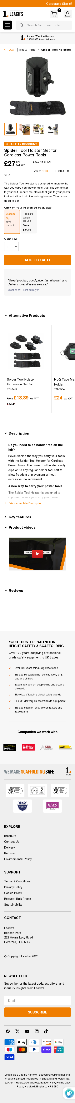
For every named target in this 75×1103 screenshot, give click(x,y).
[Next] (66, 368)
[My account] (68, 14)
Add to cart (37, 260)
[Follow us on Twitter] (17, 1031)
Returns (9, 853)
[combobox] (44, 25)
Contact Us (11, 841)
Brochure (10, 836)
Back (11, 50)
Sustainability (13, 904)
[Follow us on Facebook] (8, 1031)
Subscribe (37, 1012)
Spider (46, 171)
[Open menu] (7, 25)
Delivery (9, 847)
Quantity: (10, 239)
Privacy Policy (13, 887)
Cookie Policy (13, 893)
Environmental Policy (18, 859)
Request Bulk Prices (17, 899)
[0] (54, 14)
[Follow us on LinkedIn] (36, 1031)
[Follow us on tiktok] (46, 1031)
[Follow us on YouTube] (27, 1031)
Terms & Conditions (17, 881)
